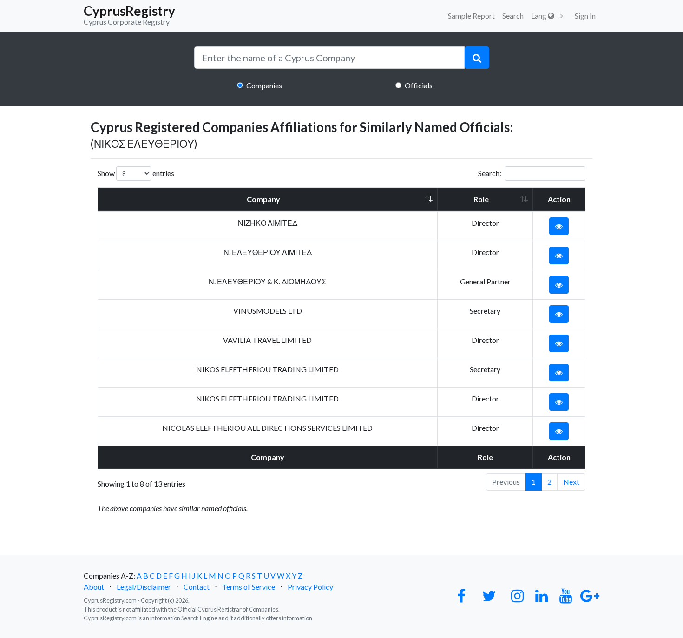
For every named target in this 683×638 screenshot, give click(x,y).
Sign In (585, 15)
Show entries (136, 173)
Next (571, 481)
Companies (264, 85)
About (94, 586)
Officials (419, 85)
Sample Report (471, 15)
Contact (197, 586)
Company (263, 199)
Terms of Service (248, 586)
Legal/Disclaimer (144, 586)
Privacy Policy (310, 586)
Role (481, 199)
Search (513, 15)
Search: (489, 173)
